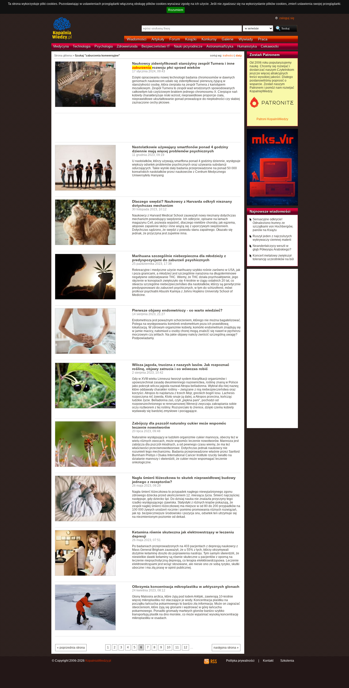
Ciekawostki (270, 46)
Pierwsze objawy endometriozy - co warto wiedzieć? (177, 310)
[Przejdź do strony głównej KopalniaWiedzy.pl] (62, 28)
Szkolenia (287, 660)
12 (185, 647)
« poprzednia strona (71, 647)
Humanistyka (247, 46)
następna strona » (226, 647)
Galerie (228, 39)
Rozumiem (175, 10)
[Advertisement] (148, 127)
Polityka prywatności (240, 660)
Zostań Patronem (265, 55)
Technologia (81, 46)
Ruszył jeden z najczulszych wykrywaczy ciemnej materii (272, 238)
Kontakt (268, 660)
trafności (228, 55)
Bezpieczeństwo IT (156, 46)
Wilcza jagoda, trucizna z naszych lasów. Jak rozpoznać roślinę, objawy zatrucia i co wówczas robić (180, 367)
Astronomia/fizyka (219, 46)
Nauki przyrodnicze (188, 46)
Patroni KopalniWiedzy (272, 119)
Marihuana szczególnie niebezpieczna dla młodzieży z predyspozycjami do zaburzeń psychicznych (179, 258)
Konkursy (209, 39)
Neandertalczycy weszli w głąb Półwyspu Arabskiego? (272, 247)
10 (168, 647)
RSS (213, 661)
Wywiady (246, 39)
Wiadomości (136, 39)
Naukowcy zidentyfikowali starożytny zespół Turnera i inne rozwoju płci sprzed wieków (183, 65)
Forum (174, 39)
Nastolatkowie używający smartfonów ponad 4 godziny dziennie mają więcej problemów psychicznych (180, 149)
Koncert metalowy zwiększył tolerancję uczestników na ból (273, 257)
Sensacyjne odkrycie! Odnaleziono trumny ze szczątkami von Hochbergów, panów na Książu (273, 224)
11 (177, 647)
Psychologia (104, 46)
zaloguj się (286, 18)
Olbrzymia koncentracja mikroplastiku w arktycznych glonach (185, 586)
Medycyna (61, 46)
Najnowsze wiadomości (270, 211)
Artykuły (158, 39)
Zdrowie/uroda (127, 46)
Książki (190, 39)
